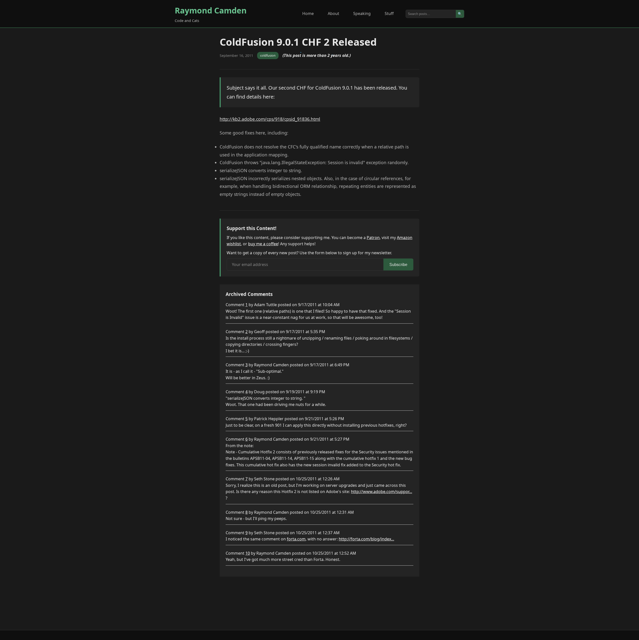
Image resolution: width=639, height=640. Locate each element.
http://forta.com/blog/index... (366, 539)
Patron (373, 237)
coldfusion (268, 55)
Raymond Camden (211, 10)
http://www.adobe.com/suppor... (381, 491)
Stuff (389, 13)
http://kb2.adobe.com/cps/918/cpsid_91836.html (270, 119)
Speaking (362, 13)
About (333, 13)
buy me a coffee (263, 244)
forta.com (296, 539)
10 (247, 553)
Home (308, 13)
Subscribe (398, 264)
